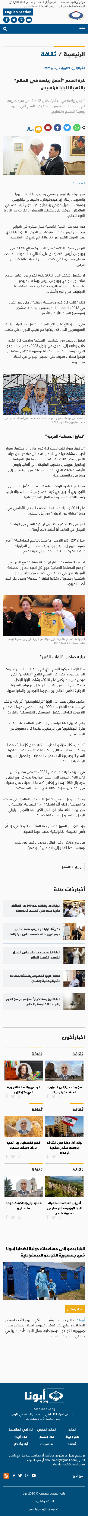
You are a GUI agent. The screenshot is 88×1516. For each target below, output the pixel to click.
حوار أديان (21, 1436)
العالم (72, 1429)
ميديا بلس (35, 1508)
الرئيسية (74, 54)
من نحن (78, 1476)
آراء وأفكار (21, 1444)
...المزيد (56, 1335)
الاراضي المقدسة (21, 1429)
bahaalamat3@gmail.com (68, 1464)
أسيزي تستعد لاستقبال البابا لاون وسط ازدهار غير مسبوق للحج (64, 1207)
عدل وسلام (75, 1309)
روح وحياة (72, 1436)
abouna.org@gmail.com (61, 1459)
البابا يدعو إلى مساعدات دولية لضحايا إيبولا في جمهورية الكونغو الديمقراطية (45, 1251)
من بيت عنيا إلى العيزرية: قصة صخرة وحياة (64, 1090)
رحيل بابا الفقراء (70, 867)
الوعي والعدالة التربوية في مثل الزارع (23, 1090)
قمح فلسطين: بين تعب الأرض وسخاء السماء (23, 1145)
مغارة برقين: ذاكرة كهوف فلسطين (24, 1205)
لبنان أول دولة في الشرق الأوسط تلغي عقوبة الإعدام (64, 1147)
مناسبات (46, 1444)
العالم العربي (46, 1429)
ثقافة (72, 1444)
